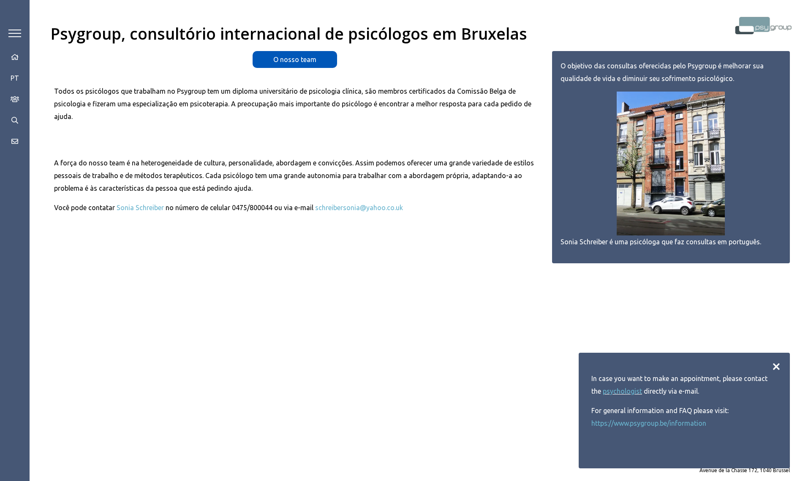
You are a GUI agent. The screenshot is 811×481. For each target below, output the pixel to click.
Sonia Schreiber (140, 207)
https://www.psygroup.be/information (648, 423)
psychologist (622, 391)
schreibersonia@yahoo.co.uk (359, 207)
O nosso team (294, 59)
